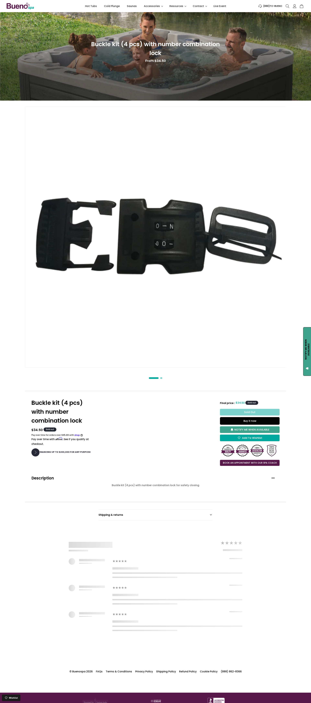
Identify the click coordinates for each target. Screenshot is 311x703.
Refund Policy (188, 671)
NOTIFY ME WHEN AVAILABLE (251, 430)
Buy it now (249, 421)
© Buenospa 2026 (81, 671)
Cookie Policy (209, 671)
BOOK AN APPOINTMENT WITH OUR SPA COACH (250, 462)
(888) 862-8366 (231, 671)
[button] (153, 6)
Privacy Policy (144, 671)
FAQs (99, 671)
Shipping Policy (166, 671)
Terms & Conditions (119, 671)
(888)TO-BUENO (272, 6)
